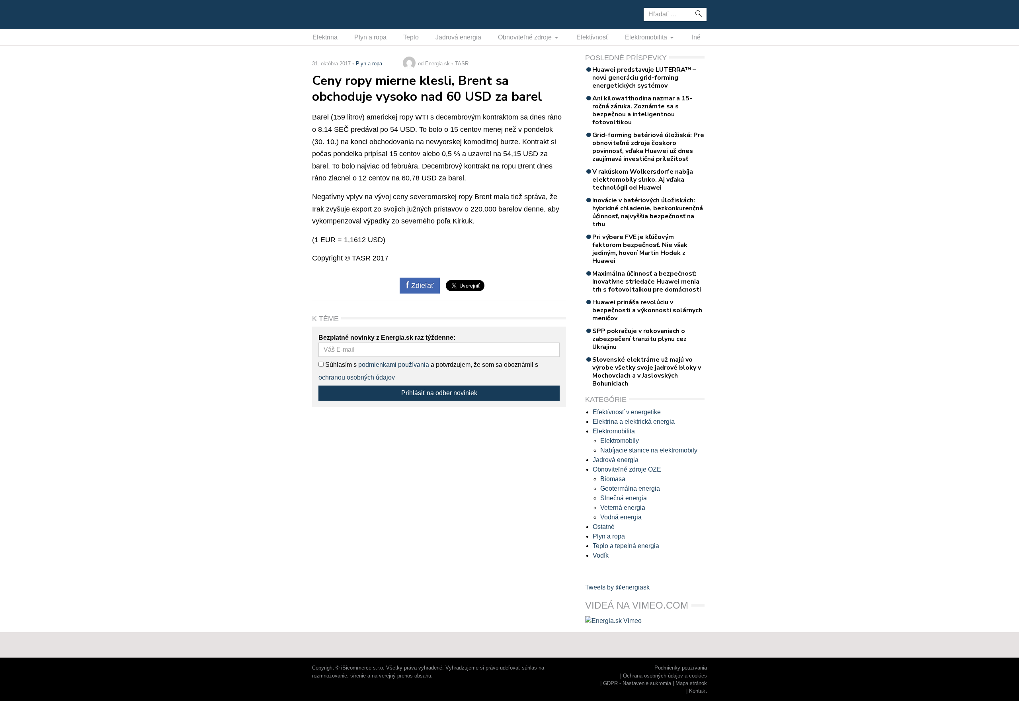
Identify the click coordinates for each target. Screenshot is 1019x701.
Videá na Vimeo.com (636, 605)
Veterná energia (622, 507)
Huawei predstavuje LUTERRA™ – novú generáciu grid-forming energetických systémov (644, 78)
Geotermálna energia (630, 488)
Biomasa (612, 479)
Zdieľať (421, 286)
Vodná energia (621, 517)
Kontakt (698, 691)
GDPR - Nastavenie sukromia (637, 683)
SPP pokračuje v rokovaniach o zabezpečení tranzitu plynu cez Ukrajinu (639, 339)
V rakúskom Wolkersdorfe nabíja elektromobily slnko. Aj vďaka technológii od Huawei (642, 180)
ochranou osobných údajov (356, 377)
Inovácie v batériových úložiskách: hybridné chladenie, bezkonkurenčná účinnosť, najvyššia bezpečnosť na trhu (647, 212)
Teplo (411, 37)
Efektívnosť (592, 37)
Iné (696, 37)
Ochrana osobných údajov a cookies (665, 676)
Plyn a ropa (370, 37)
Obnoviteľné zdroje (525, 37)
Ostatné (604, 526)
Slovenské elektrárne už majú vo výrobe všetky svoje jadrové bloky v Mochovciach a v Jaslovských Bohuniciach (646, 372)
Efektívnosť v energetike (627, 412)
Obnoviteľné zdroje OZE (627, 469)
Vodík (601, 555)
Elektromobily (619, 440)
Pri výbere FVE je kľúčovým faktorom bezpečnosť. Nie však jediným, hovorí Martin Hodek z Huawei (639, 249)
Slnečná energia (623, 498)
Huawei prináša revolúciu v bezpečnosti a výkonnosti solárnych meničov (647, 310)
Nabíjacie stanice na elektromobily (648, 450)
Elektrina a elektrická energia (634, 421)
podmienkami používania (393, 364)
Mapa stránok (691, 683)
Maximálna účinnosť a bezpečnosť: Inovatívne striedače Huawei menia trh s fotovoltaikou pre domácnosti (646, 282)
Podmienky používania (680, 668)
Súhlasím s (340, 364)
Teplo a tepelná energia (626, 545)
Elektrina (325, 37)
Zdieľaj (337, 14)
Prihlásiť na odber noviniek (439, 393)
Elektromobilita (647, 37)
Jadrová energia (458, 37)
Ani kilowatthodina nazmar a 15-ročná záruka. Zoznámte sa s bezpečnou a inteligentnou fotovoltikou (642, 110)
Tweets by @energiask (617, 587)
